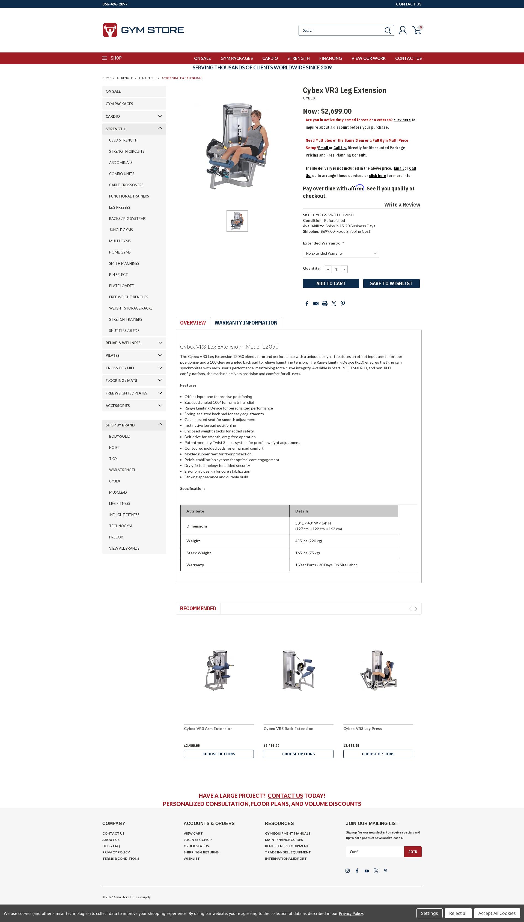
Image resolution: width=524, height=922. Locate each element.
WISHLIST (192, 858)
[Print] (324, 303)
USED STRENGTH (123, 140)
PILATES (113, 355)
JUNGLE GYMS (121, 230)
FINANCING (330, 58)
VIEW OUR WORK (369, 58)
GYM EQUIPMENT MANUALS (287, 833)
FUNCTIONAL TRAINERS (129, 196)
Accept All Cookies (497, 913)
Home (106, 78)
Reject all (458, 913)
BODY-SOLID (119, 436)
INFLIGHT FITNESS (124, 514)
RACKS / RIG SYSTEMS (127, 218)
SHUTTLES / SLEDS (124, 330)
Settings (429, 913)
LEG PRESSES (119, 207)
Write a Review (402, 204)
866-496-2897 (114, 4)
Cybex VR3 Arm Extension (208, 728)
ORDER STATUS (196, 846)
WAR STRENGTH (122, 470)
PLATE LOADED (122, 286)
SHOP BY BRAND (120, 425)
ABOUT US (111, 840)
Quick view (219, 670)
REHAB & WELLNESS (123, 343)
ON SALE (202, 58)
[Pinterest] (343, 303)
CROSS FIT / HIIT (120, 368)
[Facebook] (306, 303)
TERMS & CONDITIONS (120, 858)
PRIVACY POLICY (116, 852)
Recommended (198, 608)
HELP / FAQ (111, 846)
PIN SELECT (147, 78)
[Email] (315, 303)
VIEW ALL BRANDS (124, 548)
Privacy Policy (351, 913)
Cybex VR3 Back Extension (288, 728)
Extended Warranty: (323, 243)
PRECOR (116, 537)
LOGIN (189, 840)
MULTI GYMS (120, 241)
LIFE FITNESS (119, 503)
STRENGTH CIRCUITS (127, 151)
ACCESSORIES (118, 405)
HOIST (114, 447)
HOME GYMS (120, 252)
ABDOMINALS (120, 162)
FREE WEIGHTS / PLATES (126, 393)
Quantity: (312, 268)
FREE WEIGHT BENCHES (128, 297)
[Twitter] (334, 303)
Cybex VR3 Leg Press (362, 728)
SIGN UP (205, 840)
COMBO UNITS (121, 174)
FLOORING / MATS (121, 380)
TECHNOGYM (120, 526)
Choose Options (219, 754)
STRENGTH (298, 58)
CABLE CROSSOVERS (126, 185)
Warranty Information (246, 322)
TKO (113, 458)
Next (416, 608)
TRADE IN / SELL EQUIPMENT (288, 852)
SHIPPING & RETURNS (201, 852)
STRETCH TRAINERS (125, 319)
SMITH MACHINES (124, 263)
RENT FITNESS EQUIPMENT (287, 846)
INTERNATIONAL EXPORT (286, 858)
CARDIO (270, 58)
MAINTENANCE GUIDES (284, 840)
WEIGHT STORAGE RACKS (131, 308)
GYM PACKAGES (237, 58)
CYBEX (114, 481)
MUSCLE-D (118, 492)
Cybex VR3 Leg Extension (181, 78)
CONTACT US (408, 4)
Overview (193, 322)
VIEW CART (193, 833)
